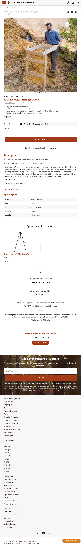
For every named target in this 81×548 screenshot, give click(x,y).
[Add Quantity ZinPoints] (33, 131)
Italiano (6, 459)
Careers (7, 518)
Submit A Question (39, 282)
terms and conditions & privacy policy (46, 390)
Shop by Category (10, 420)
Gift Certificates (10, 501)
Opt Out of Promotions (12, 495)
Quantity (8, 128)
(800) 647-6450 (30, 541)
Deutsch (7, 456)
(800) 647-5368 (13, 541)
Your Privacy (8, 485)
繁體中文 (7, 468)
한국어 (6, 471)
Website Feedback (10, 524)
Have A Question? (12, 189)
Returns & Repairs (10, 411)
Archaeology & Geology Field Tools (32, 12)
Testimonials (8, 408)
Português (7, 450)
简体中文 (7, 465)
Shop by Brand (9, 427)
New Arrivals (8, 433)
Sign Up (41, 378)
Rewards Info (8, 414)
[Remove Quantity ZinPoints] (5, 131)
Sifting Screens (9, 14)
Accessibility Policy (11, 489)
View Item (9, 262)
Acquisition (8, 527)
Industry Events (9, 521)
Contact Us (8, 512)
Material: (8, 124)
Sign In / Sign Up (10, 479)
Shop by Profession (11, 423)
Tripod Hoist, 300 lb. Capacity (16, 254)
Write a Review (40, 342)
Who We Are (8, 402)
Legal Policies (9, 482)
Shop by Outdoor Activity (13, 430)
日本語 (6, 462)
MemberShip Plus (10, 504)
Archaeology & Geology (11, 12)
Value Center (8, 436)
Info (5, 444)
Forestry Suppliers (13, 96)
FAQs (6, 498)
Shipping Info (8, 405)
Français (7, 453)
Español (7, 447)
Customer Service (10, 515)
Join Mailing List (10, 492)
